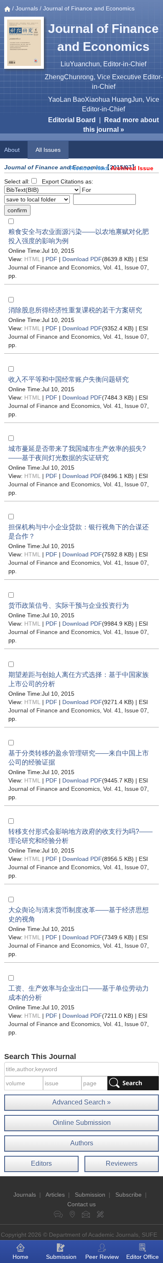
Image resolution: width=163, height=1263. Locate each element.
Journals (26, 8)
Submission (90, 1194)
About (12, 149)
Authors (81, 1143)
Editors (41, 1163)
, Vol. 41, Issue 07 (77, 267)
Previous (81, 168)
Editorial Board (72, 119)
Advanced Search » (81, 1102)
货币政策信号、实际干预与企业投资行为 (68, 605)
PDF (51, 259)
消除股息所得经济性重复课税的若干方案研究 (75, 310)
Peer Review (102, 1256)
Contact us (81, 1204)
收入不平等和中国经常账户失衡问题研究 (68, 379)
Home (20, 1256)
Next (101, 168)
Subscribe (128, 1194)
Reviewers (122, 1163)
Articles (55, 1194)
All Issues (48, 149)
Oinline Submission (82, 1122)
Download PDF (82, 259)
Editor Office (142, 1256)
